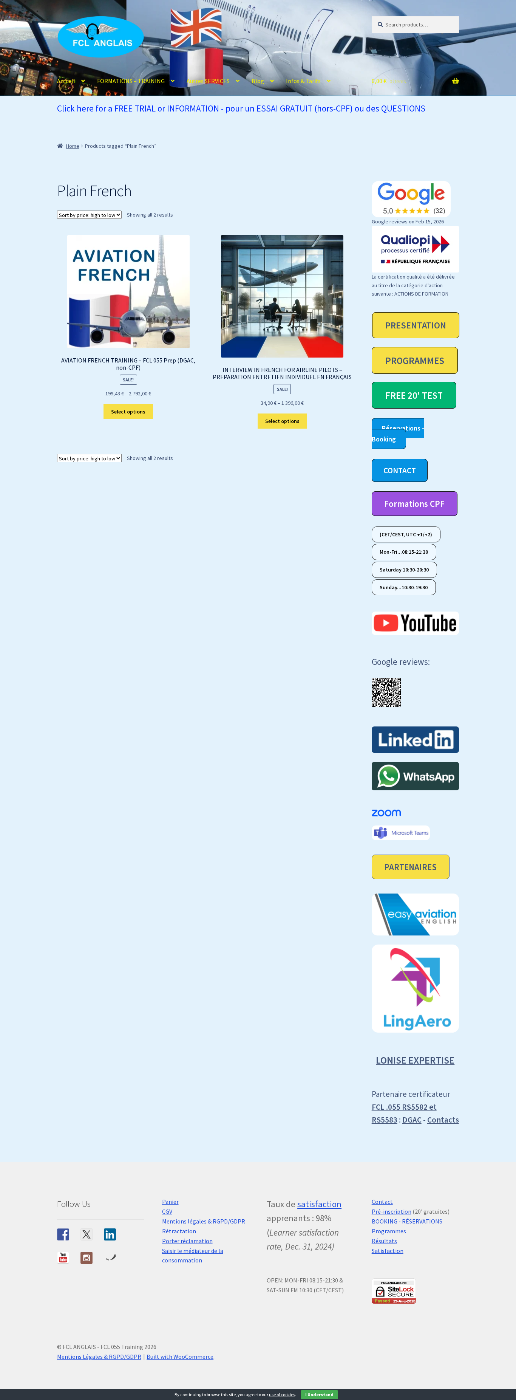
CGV (167, 1211)
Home (72, 145)
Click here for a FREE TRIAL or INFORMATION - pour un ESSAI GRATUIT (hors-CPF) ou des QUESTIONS (241, 108)
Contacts (443, 1120)
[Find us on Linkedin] (110, 1234)
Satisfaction (387, 1250)
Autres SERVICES (208, 81)
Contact (382, 1201)
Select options (128, 411)
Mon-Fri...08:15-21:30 (404, 552)
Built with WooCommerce (180, 1356)
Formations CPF (414, 503)
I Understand (319, 1394)
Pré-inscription (391, 1211)
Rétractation (179, 1231)
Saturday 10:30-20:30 (404, 569)
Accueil (66, 81)
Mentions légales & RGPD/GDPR (203, 1221)
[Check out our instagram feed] (86, 1258)
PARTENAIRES (410, 866)
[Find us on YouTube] (63, 1258)
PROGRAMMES (414, 361)
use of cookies (282, 1394)
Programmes (389, 1231)
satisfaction (319, 1204)
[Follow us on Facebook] (63, 1234)
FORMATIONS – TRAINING (131, 81)
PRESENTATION (415, 325)
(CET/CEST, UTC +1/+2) (406, 534)
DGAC (412, 1120)
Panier (170, 1201)
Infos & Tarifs (303, 81)
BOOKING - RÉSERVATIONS (407, 1221)
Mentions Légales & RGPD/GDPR (99, 1356)
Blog (258, 81)
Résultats (384, 1241)
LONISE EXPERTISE (415, 1060)
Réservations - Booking (398, 433)
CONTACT (399, 470)
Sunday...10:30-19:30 (404, 587)
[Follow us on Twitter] (86, 1234)
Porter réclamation (187, 1241)
